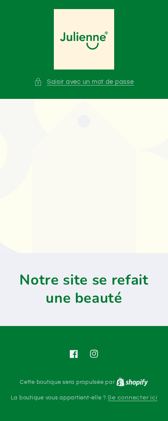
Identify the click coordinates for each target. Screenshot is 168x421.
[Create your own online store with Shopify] (132, 382)
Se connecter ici (132, 398)
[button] (84, 82)
